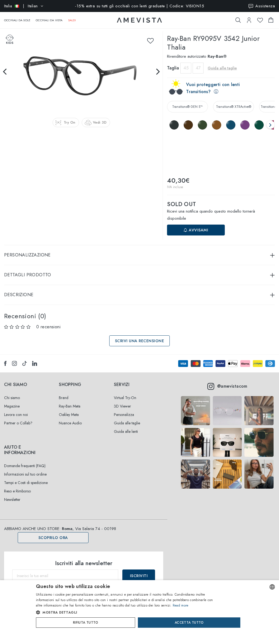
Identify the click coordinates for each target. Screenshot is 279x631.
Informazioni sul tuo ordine (25, 474)
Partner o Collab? (18, 423)
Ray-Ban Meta (69, 406)
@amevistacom (232, 386)
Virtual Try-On (125, 397)
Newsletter (12, 499)
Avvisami (198, 230)
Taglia (173, 68)
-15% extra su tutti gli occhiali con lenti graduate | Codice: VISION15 (139, 6)
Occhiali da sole (17, 20)
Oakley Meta (69, 414)
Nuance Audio (70, 423)
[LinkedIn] (34, 363)
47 (198, 68)
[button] (128, 612)
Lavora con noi (16, 414)
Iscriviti (139, 575)
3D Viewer (122, 406)
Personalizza (124, 414)
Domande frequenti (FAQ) (25, 465)
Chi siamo (12, 397)
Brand (63, 397)
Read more (181, 605)
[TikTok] (24, 363)
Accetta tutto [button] (189, 622)
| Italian (21, 6)
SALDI (72, 20)
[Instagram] (14, 363)
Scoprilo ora (53, 537)
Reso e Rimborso (17, 491)
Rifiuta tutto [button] (85, 622)
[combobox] (272, 587)
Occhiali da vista (49, 20)
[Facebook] (5, 363)
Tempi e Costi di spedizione (26, 482)
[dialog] (139, 605)
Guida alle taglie (127, 423)
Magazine (12, 406)
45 (186, 68)
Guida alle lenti (126, 431)
